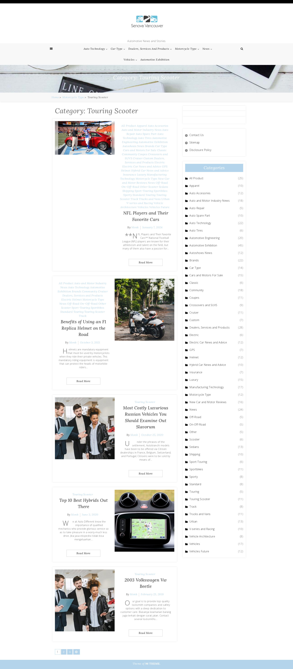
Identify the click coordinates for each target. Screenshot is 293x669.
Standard (139, 195)
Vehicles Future (159, 207)
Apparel (142, 125)
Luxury (141, 174)
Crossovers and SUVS (203, 305)
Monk (135, 227)
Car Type (117, 48)
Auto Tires (144, 138)
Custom (148, 158)
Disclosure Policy (200, 150)
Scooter (153, 186)
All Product (128, 125)
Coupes (142, 154)
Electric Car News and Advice (141, 166)
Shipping (128, 190)
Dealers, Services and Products (148, 48)
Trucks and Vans (150, 199)
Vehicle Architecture (202, 536)
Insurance (129, 174)
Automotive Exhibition (155, 59)
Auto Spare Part (146, 133)
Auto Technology (94, 48)
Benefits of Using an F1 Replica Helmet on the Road (83, 328)
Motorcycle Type (186, 48)
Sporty (127, 195)
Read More (146, 262)
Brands (149, 146)
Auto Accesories (158, 125)
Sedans (163, 186)
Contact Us (196, 135)
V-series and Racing (139, 203)
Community (129, 154)
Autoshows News (133, 146)
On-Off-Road (130, 186)
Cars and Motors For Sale (139, 150)
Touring (150, 195)
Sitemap (194, 142)
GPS (165, 166)
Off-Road (162, 182)
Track (134, 199)
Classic (162, 150)
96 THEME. (153, 663)
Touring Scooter (94, 311)
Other (144, 186)
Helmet (126, 170)
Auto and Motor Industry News (142, 129)
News (206, 48)
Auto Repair (197, 208)
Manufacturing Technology (206, 387)
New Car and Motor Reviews (208, 402)
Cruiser (138, 158)
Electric (159, 162)
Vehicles (129, 59)
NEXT (76, 652)
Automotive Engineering (204, 238)
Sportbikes (160, 190)
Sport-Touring (144, 190)
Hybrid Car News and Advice (150, 170)
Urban (165, 199)
